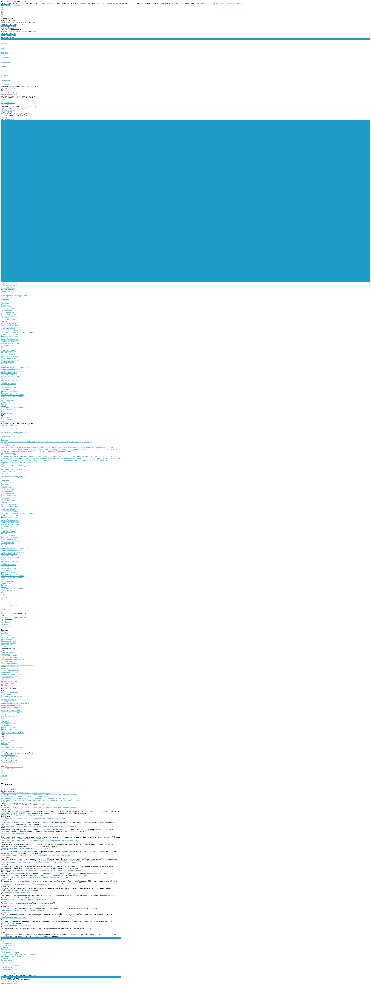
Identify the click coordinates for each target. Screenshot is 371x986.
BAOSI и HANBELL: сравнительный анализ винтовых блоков (25, 796)
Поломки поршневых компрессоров (16, 925)
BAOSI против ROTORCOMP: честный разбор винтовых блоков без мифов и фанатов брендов (39, 795)
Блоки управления (9, 145)
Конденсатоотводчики (10, 139)
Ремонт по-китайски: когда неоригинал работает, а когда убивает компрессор (33, 798)
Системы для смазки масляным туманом (17, 202)
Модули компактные (111, 147)
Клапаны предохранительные (27, 147)
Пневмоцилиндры (63, 139)
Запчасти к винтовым (9, 143)
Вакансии (5, 947)
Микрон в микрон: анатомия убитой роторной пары (22, 833)
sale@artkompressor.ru (10, 88)
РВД (2, 152)
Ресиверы (5, 127)
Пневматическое (8, 134)
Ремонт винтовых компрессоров (14, 277)
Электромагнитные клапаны (27, 150)
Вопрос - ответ (6, 960)
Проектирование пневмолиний (14, 918)
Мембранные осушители (37, 136)
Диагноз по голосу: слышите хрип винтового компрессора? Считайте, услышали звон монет (38, 863)
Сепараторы (60, 149)
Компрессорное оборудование (13, 165)
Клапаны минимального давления (90, 145)
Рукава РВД (21, 154)
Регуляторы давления (96, 136)
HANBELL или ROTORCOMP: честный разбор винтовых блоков (26, 793)
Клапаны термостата (48, 147)
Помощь (4, 958)
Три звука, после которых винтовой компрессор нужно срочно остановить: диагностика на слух (40, 841)
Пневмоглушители (79, 136)
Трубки (36, 139)
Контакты (4, 281)
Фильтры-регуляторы (50, 138)
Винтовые (5, 125)
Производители (7, 962)
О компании (6, 943)
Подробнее (15, 5)
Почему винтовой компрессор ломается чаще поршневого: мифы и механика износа (36, 877)
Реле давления (26, 139)
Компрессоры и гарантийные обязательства (19, 892)
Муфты (4, 149)
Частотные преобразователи (12, 264)
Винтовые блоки (46, 145)
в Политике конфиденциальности (231, 3)
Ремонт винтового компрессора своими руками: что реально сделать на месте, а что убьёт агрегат (41, 800)
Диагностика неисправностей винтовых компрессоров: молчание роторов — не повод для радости (42, 870)
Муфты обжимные (8, 154)
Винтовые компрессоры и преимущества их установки (23, 910)
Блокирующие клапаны (69, 138)
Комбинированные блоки (67, 147)
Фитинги (75, 139)
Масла (100, 147)
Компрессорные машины (11, 965)
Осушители (5, 132)
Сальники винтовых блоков (43, 149)
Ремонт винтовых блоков (11, 956)
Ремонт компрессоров (10, 953)
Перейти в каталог (8, 26)
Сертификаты (6, 949)
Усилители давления (32, 138)
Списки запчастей (8, 967)
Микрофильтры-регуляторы (59, 136)
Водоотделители (8, 130)
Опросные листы (8, 279)
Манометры (6, 136)
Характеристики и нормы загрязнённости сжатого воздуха (25, 885)
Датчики (72, 145)
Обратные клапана (14, 149)
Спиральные (14, 125)
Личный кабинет (8, 758)
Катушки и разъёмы (47, 139)
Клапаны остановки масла (11, 239)
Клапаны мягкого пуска (107, 138)
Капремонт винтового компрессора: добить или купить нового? (27, 848)
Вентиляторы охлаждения (28, 145)
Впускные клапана (60, 145)
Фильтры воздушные (74, 149)
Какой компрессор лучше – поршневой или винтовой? (23, 899)
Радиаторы (27, 149)
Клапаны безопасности (88, 138)
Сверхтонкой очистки (51, 130)
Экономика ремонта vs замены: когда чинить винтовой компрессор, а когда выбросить (36, 855)
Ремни (3, 156)
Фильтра (4, 128)
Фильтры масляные (91, 149)
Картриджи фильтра (84, 130)
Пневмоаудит (6, 931)
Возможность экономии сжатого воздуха (17, 905)
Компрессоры (6, 123)
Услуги (3, 951)
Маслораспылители (19, 136)
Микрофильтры (35, 130)
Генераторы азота (8, 141)
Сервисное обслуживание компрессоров (18, 954)
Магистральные (21, 130)
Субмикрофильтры (68, 130)
